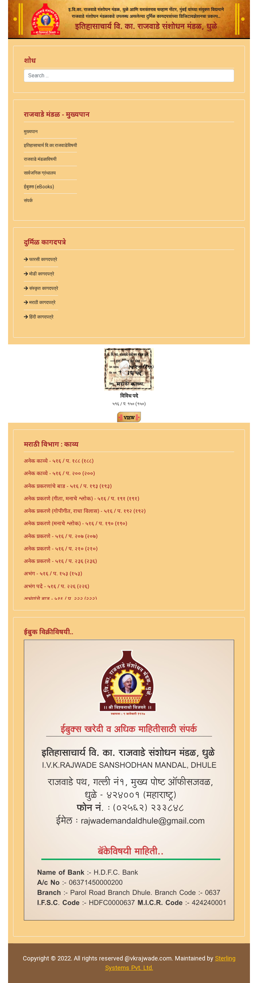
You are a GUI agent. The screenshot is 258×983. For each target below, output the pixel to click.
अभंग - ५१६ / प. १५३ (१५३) (53, 573)
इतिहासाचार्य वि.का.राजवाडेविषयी (50, 145)
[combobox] (129, 75)
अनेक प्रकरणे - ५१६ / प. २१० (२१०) (60, 548)
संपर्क (28, 200)
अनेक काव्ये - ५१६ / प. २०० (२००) (59, 473)
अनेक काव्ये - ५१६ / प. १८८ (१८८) (58, 460)
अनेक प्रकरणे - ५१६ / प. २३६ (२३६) (60, 561)
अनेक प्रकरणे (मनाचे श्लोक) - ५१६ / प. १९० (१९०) (75, 523)
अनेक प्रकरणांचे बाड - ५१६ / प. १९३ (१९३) (68, 486)
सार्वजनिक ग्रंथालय (40, 173)
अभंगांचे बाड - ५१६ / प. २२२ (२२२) (60, 598)
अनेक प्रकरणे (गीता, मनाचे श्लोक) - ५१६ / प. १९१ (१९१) (81, 498)
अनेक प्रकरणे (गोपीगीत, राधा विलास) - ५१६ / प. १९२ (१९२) (84, 511)
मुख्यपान (31, 131)
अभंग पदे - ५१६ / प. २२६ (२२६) (56, 586)
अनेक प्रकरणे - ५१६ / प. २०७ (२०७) (60, 536)
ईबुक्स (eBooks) (39, 186)
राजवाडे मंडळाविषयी (40, 159)
